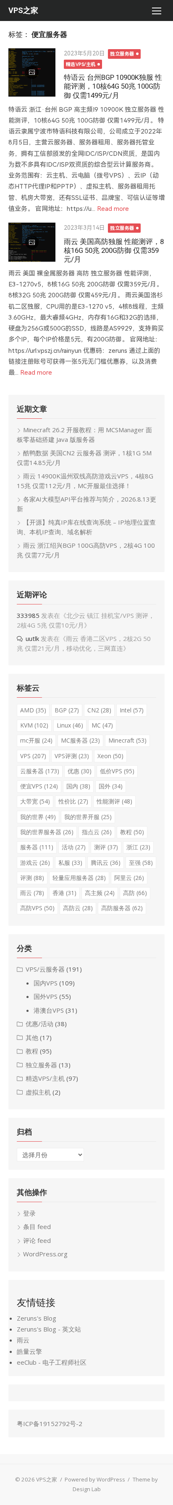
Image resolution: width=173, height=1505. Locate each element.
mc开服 (36, 740)
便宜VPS (39, 786)
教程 (132, 832)
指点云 (97, 832)
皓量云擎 (29, 1351)
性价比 (73, 801)
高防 (135, 893)
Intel (132, 710)
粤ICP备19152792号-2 (49, 1423)
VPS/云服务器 (45, 969)
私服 (70, 863)
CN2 (99, 710)
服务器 (36, 847)
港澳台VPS (49, 1010)
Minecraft (127, 740)
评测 (32, 878)
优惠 (80, 771)
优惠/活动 (39, 1023)
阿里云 (129, 878)
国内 (78, 786)
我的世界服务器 (46, 832)
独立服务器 (122, 54)
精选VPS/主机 (81, 64)
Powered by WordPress (95, 1479)
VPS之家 (23, 10)
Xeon (110, 756)
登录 (29, 1213)
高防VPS (37, 908)
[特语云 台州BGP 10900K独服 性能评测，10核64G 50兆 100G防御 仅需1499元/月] (31, 72)
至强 (141, 863)
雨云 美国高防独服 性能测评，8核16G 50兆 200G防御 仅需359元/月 (114, 250)
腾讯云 (106, 863)
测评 (106, 847)
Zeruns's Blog (36, 1318)
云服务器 (39, 771)
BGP (67, 710)
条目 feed (37, 1226)
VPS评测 (72, 756)
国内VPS (46, 983)
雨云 (32, 893)
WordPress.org (45, 1254)
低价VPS (117, 771)
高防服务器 (122, 908)
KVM (34, 725)
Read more (113, 209)
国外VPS (46, 996)
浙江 (138, 847)
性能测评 (114, 801)
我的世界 (38, 817)
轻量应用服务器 (79, 878)
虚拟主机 (38, 1092)
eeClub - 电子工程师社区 (51, 1362)
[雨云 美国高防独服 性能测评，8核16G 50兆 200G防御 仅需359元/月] (31, 242)
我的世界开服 (88, 817)
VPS (33, 756)
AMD (33, 710)
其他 (32, 1037)
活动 (74, 847)
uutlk (32, 638)
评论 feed (37, 1240)
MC (102, 725)
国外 (111, 786)
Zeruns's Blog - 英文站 (49, 1329)
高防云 (78, 908)
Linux (70, 725)
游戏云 (35, 863)
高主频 (100, 893)
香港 (64, 893)
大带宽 (35, 801)
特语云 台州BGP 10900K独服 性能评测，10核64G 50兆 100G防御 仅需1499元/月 (113, 86)
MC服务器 (80, 740)
